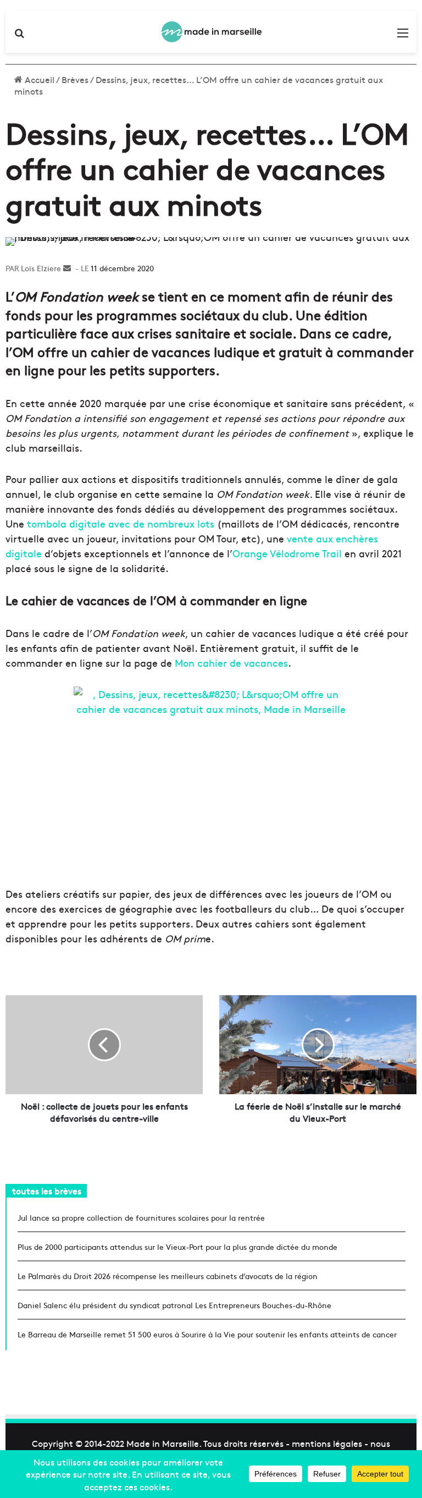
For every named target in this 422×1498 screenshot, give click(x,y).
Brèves (75, 79)
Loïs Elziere (41, 267)
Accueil (38, 79)
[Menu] (402, 36)
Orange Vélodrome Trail (287, 553)
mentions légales (327, 1443)
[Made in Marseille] (211, 32)
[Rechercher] (19, 36)
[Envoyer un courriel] (67, 267)
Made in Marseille (162, 1443)
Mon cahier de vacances (231, 663)
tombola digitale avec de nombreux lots (120, 523)
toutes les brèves (46, 1190)
